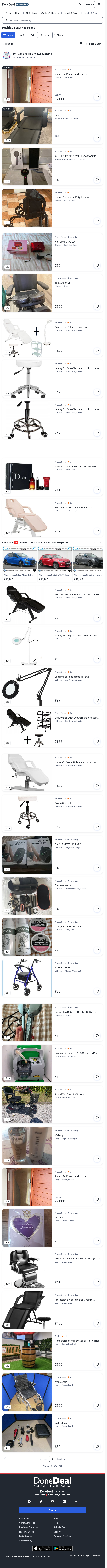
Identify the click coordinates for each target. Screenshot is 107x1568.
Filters (9, 35)
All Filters (58, 35)
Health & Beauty (71, 13)
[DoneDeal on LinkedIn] (64, 1501)
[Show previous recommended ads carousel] (95, 542)
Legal (6, 1556)
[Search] (6, 20)
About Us (24, 1518)
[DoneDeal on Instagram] (76, 1501)
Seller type (46, 35)
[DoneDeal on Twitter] (40, 1501)
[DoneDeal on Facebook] (29, 1501)
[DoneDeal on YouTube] (52, 1501)
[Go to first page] (4, 1459)
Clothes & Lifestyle (50, 13)
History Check (26, 1531)
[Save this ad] (97, 97)
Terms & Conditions (41, 1556)
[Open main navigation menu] (100, 4)
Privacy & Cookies (20, 1556)
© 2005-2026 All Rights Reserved (85, 1556)
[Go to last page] (100, 1459)
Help (56, 1522)
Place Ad (89, 4)
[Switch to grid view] (81, 44)
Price (33, 35)
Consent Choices (62, 1536)
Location (22, 35)
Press (56, 1518)
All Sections (31, 13)
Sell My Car (59, 1527)
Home (18, 13)
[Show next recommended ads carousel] (100, 542)
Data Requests (26, 1536)
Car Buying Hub (27, 1522)
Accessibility (25, 1540)
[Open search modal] (80, 4)
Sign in (52, 1510)
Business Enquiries (28, 1527)
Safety (57, 1531)
